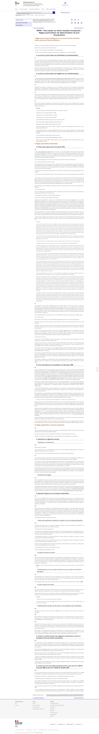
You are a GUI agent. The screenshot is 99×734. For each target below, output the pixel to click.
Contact (16, 705)
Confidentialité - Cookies (43, 729)
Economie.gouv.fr (53, 712)
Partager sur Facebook (72, 23)
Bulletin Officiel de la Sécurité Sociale (56, 705)
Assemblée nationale (53, 703)
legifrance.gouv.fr (70, 724)
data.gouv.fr (78, 724)
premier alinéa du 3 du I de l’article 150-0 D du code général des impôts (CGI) (53, 78)
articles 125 (65, 490)
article (36, 411)
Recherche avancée (65, 12)
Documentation (35, 707)
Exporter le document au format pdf (72, 20)
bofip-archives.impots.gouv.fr (37, 708)
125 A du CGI (78, 490)
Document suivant (78, 28)
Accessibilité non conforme (19, 729)
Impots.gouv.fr (52, 714)
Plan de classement (23, 9)
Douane (51, 708)
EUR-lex (51, 710)
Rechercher (54, 12)
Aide (16, 703)
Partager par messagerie (81, 23)
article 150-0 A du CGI (50, 376)
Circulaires (52, 707)
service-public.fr (61, 724)
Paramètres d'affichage (54, 729)
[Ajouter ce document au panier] (75, 20)
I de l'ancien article (75, 383)
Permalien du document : (38, 695)
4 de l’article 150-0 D (40, 151)
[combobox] (34, 12)
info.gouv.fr (52, 724)
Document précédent (39, 28)
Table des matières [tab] (19, 20)
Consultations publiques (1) (34, 9)
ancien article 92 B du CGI (56, 378)
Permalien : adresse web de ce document (78, 20)
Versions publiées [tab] (19, 25)
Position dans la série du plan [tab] (21, 22)
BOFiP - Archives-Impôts (51, 9)
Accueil (16, 9)
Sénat (51, 716)
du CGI (48, 151)
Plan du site (35, 729)
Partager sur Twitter (75, 23)
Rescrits (43, 9)
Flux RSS (34, 703)
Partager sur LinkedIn (78, 23)
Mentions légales (29, 729)
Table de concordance (36, 705)
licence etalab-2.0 (38, 732)
